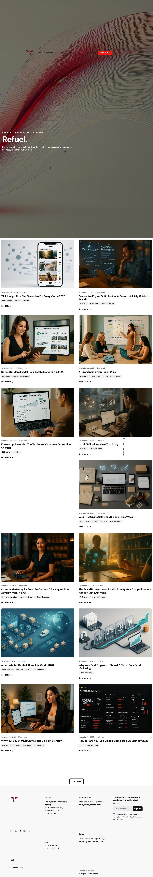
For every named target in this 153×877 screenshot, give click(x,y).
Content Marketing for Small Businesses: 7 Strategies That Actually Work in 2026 (35, 591)
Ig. (124, 438)
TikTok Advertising (22, 301)
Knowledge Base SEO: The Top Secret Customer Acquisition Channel (36, 446)
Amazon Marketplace (10, 669)
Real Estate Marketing (20, 376)
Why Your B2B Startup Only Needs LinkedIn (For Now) (32, 740)
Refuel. (26, 831)
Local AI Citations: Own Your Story (98, 444)
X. (20, 831)
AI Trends (83, 304)
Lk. (124, 443)
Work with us (105, 52)
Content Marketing (9, 597)
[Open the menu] (124, 53)
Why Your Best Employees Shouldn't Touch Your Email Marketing (110, 666)
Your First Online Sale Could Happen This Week (106, 517)
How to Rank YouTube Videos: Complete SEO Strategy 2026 (113, 740)
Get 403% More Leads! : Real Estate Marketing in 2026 (32, 372)
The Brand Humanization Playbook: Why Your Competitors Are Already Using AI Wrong (115, 591)
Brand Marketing (96, 376)
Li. (11, 831)
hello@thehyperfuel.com (90, 805)
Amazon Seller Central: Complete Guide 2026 (27, 665)
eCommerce (94, 304)
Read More (6, 306)
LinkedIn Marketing (23, 745)
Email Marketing (86, 673)
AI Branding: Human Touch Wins (97, 372)
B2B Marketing (8, 452)
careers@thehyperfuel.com (91, 841)
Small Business (108, 304)
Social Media (7, 301)
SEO (18, 452)
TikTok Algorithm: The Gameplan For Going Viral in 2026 (33, 296)
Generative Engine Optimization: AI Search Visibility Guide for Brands (114, 297)
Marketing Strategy (113, 376)
